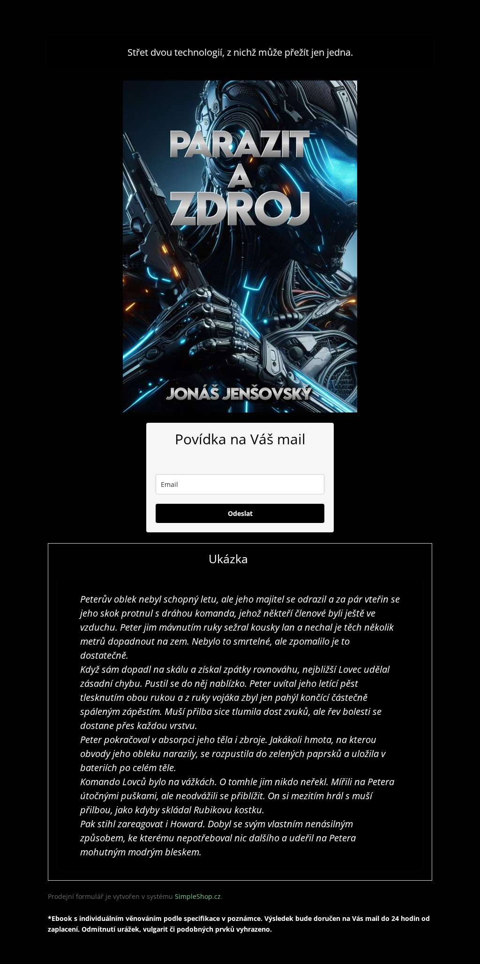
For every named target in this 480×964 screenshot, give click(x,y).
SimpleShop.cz (198, 896)
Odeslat (240, 513)
